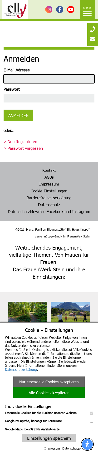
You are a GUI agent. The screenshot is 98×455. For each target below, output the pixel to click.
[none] (92, 27)
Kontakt (49, 170)
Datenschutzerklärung (21, 369)
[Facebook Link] (59, 9)
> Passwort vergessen (23, 148)
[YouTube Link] (70, 9)
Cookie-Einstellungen (49, 190)
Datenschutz (49, 204)
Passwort (12, 89)
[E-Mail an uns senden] (92, 39)
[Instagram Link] (48, 9)
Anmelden (18, 115)
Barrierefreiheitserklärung (49, 197)
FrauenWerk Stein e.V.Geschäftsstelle (25, 328)
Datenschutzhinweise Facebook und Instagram (49, 211)
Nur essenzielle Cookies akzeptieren (49, 381)
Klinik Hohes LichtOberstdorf (65, 328)
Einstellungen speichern (49, 438)
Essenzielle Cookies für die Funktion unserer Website (41, 413)
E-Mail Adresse (17, 69)
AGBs (49, 177)
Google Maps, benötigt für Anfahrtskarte (32, 429)
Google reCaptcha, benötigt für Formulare (33, 421)
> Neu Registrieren (20, 141)
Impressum (52, 448)
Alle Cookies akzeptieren (49, 392)
